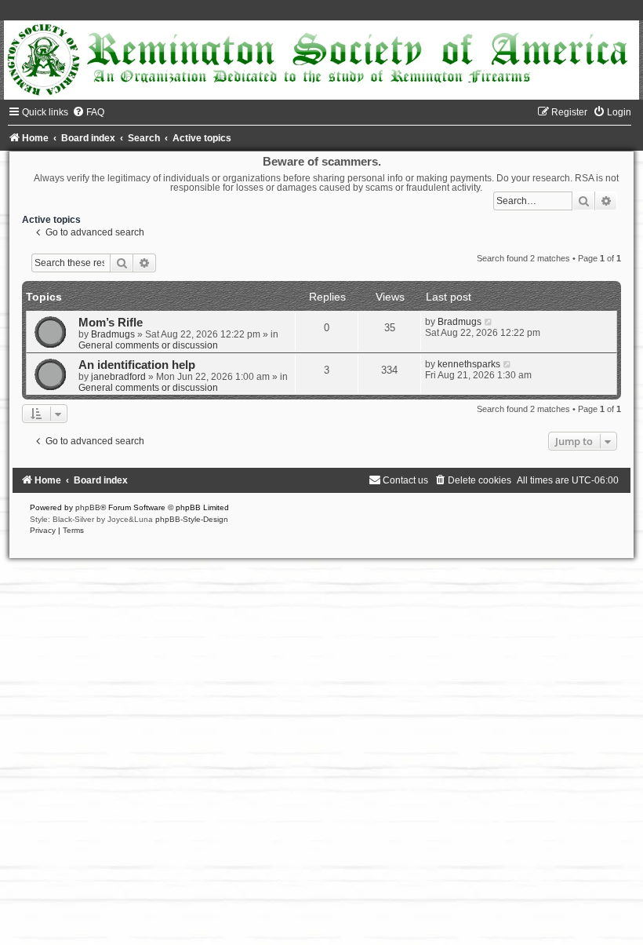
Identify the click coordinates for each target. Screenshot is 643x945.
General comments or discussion (148, 345)
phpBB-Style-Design (191, 519)
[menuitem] (88, 112)
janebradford (118, 376)
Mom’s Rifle (110, 322)
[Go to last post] (489, 321)
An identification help (136, 365)
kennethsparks (469, 364)
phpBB (87, 507)
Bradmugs (113, 334)
